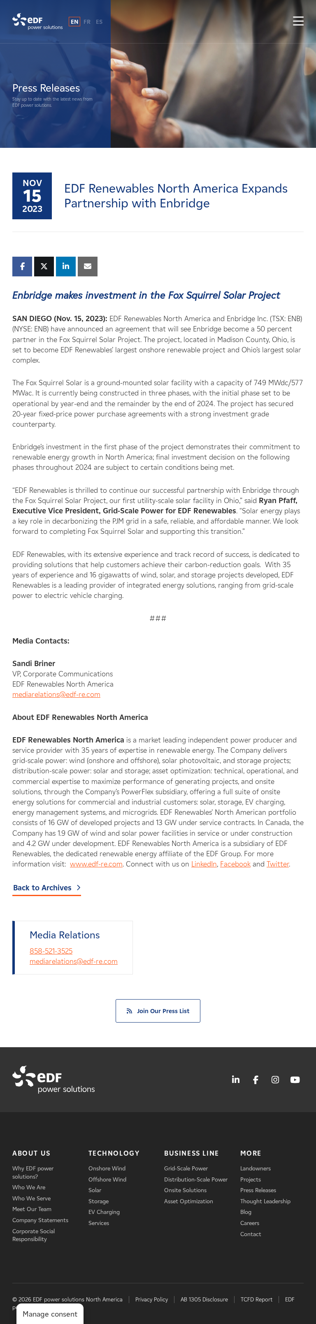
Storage (98, 1201)
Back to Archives (42, 887)
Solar (94, 1190)
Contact (250, 1234)
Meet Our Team (31, 1209)
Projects (250, 1179)
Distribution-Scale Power (196, 1179)
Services (98, 1223)
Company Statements (40, 1220)
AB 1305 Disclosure (204, 1299)
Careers (249, 1223)
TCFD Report (256, 1299)
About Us (31, 1153)
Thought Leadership (265, 1201)
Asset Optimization (188, 1201)
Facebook (235, 864)
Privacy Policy (151, 1299)
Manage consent (50, 1314)
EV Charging (104, 1212)
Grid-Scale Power (186, 1168)
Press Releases (258, 1190)
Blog (245, 1212)
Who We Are (28, 1187)
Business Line (191, 1153)
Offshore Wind (107, 1179)
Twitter (278, 864)
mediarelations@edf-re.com (56, 694)
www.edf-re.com (96, 864)
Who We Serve (31, 1198)
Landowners (255, 1168)
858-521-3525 (51, 951)
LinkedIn (204, 864)
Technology (114, 1153)
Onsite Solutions (185, 1190)
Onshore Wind (106, 1168)
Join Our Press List (163, 1011)
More (251, 1153)
